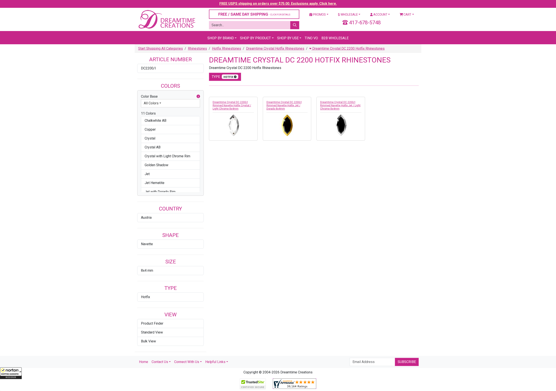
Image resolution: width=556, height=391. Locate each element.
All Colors (151, 103)
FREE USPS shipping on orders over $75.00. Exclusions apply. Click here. (278, 4)
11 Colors (148, 113)
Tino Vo (311, 38)
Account (380, 14)
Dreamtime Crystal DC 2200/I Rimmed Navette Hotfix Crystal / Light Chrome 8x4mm (232, 105)
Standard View (152, 332)
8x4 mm (147, 270)
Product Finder (152, 323)
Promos (319, 14)
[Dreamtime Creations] (166, 19)
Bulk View (148, 341)
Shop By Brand (220, 38)
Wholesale (349, 14)
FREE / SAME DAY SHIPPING (254, 14)
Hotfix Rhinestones (226, 48)
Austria (146, 217)
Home (143, 362)
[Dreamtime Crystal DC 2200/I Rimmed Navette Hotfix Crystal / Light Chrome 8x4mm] (233, 125)
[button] (11, 373)
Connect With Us (186, 362)
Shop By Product (255, 38)
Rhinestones (197, 48)
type (223, 77)
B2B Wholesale (335, 38)
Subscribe (407, 362)
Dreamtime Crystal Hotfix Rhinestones (275, 48)
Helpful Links (215, 362)
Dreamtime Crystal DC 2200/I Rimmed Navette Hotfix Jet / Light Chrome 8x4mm (340, 105)
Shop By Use (288, 38)
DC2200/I (148, 68)
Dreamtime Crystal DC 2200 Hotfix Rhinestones (348, 48)
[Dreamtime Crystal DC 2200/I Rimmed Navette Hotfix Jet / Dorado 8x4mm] (287, 125)
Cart (407, 14)
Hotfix (145, 297)
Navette (147, 244)
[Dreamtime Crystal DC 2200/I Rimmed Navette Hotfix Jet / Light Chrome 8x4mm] (340, 125)
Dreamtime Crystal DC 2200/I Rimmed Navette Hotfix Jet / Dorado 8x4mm (284, 105)
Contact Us (160, 362)
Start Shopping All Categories (160, 48)
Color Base (149, 96)
